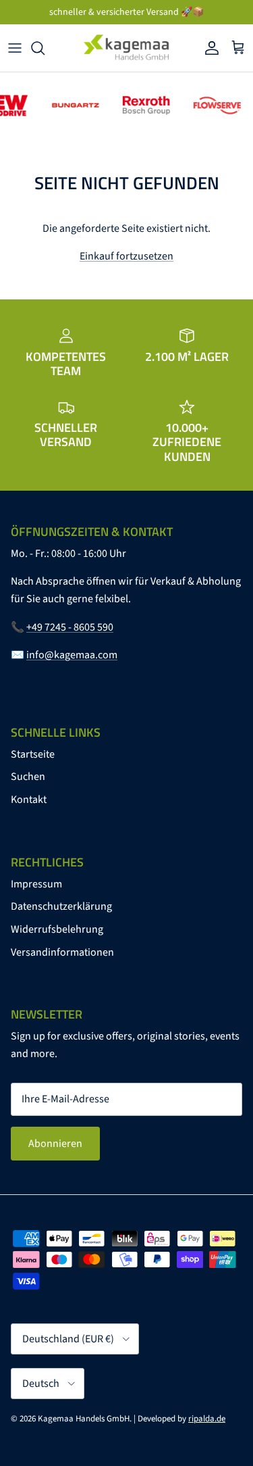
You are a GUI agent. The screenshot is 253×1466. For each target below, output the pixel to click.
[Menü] (15, 48)
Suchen (28, 776)
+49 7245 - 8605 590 (69, 627)
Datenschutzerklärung (61, 906)
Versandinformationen (62, 952)
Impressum (36, 884)
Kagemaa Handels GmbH (84, 1419)
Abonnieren (55, 1143)
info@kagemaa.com (71, 655)
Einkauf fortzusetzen (126, 256)
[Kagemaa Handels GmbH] (126, 48)
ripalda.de (206, 1419)
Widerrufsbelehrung (57, 929)
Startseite (33, 754)
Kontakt (29, 799)
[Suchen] (44, 48)
